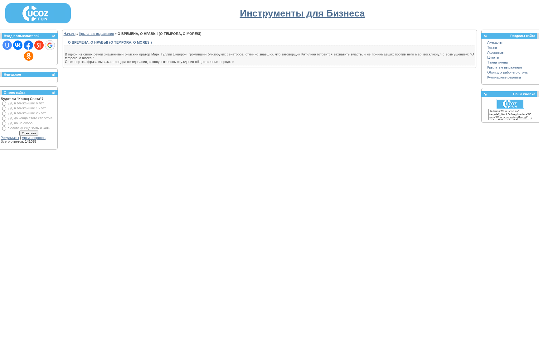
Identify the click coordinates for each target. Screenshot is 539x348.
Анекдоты (495, 42)
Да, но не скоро (20, 123)
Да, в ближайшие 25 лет (27, 113)
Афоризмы (495, 52)
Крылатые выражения (96, 34)
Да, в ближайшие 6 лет (26, 103)
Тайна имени (497, 62)
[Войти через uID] (7, 45)
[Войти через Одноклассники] (28, 56)
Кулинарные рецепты (504, 77)
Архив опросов (34, 138)
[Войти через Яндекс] (39, 45)
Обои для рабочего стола (507, 72)
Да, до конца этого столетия (30, 118)
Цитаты (493, 57)
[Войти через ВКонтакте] (17, 45)
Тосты (492, 47)
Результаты (10, 138)
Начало (69, 34)
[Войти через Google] (50, 45)
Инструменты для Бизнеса (302, 13)
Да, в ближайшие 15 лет (27, 108)
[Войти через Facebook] (28, 45)
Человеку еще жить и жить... (30, 128)
